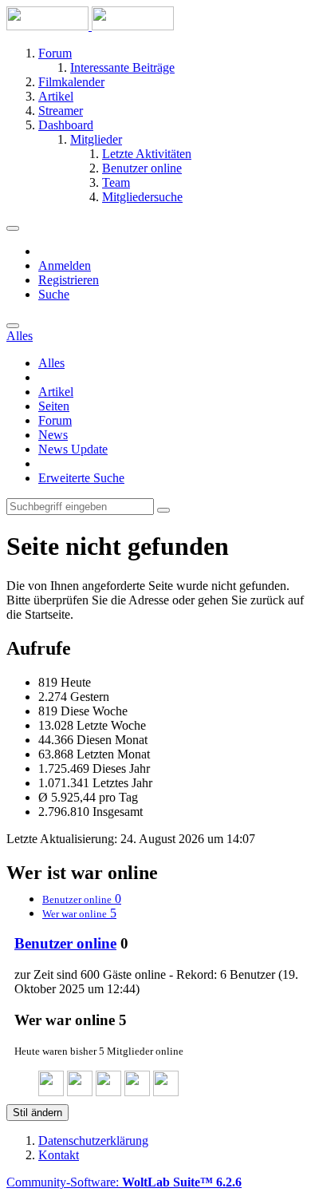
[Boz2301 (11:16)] (108, 1092)
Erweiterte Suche (81, 478)
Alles (51, 363)
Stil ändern (37, 1113)
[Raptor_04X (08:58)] (137, 1092)
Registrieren (68, 280)
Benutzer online (65, 943)
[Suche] (12, 325)
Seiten (53, 406)
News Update (73, 449)
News (53, 435)
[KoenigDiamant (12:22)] (80, 1092)
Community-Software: (124, 1182)
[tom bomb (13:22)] (51, 1092)
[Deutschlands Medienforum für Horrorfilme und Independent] (90, 26)
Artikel (55, 391)
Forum (55, 420)
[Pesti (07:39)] (166, 1092)
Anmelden (64, 265)
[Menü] (12, 228)
